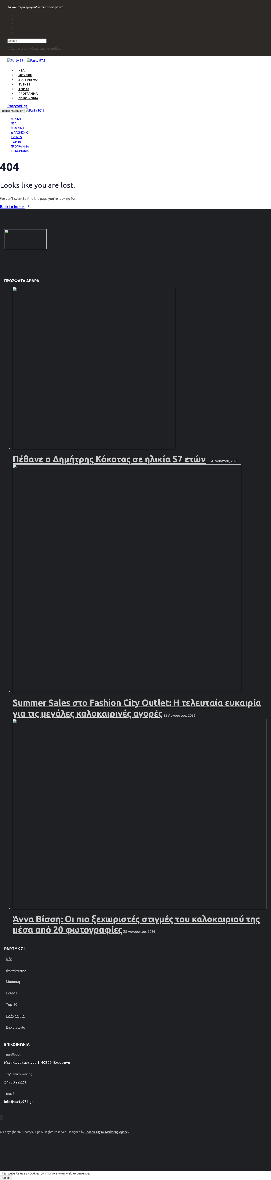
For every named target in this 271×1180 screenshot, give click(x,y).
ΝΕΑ (21, 70)
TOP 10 (23, 89)
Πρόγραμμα (15, 1016)
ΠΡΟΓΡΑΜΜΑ (28, 93)
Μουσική (13, 982)
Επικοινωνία (15, 1027)
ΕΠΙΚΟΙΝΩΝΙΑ (28, 98)
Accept (6, 1177)
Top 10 (11, 1004)
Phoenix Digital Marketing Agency (107, 1132)
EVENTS (24, 84)
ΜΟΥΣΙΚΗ (25, 75)
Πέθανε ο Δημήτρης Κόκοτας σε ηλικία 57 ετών (109, 459)
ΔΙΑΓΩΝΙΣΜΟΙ (28, 79)
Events (11, 993)
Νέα (9, 959)
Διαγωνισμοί (16, 970)
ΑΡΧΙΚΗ (16, 118)
